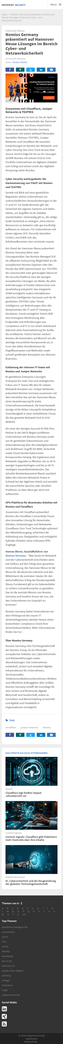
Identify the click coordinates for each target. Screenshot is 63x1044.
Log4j (4, 990)
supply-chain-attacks (12, 970)
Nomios (47, 727)
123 (24, 914)
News (4, 14)
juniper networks (29, 727)
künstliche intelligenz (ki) (15, 927)
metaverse (7, 985)
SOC (4, 941)
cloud (5, 936)
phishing (6, 975)
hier (20, 632)
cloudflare (11, 727)
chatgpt (6, 980)
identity (6, 951)
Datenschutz (30, 1041)
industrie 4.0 (8, 965)
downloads (7, 956)
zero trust (7, 960)
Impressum (31, 1038)
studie (5, 946)
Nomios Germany (16, 555)
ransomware (8, 931)
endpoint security (11, 994)
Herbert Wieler (19, 62)
